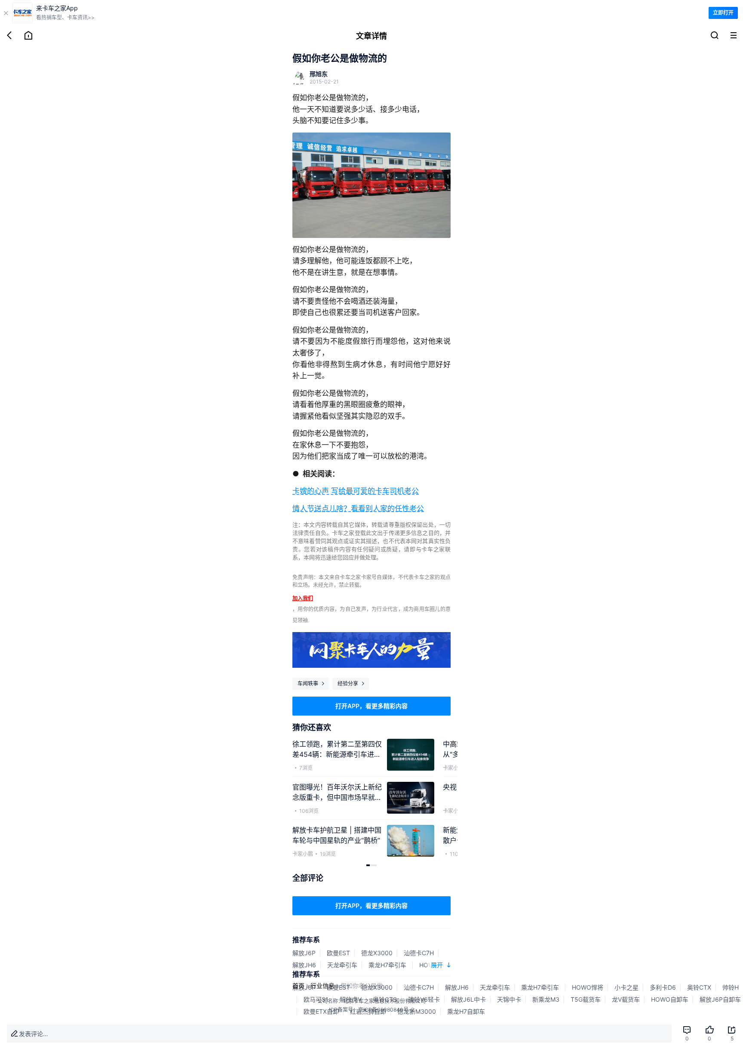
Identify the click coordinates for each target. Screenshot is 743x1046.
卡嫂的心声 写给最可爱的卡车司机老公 (355, 491)
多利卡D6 (663, 987)
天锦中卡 (509, 999)
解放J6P (304, 953)
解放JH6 (304, 965)
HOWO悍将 (587, 987)
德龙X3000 (377, 953)
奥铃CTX (699, 987)
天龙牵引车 (342, 965)
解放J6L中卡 (468, 999)
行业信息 (322, 985)
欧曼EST (338, 953)
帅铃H (730, 987)
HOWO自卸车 (669, 999)
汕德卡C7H (419, 953)
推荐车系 (306, 939)
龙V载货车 (626, 999)
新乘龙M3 (545, 999)
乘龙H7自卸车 (466, 1011)
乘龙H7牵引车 (388, 965)
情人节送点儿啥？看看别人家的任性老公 (358, 508)
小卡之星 (626, 987)
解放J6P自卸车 (720, 999)
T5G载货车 (586, 999)
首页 (298, 985)
